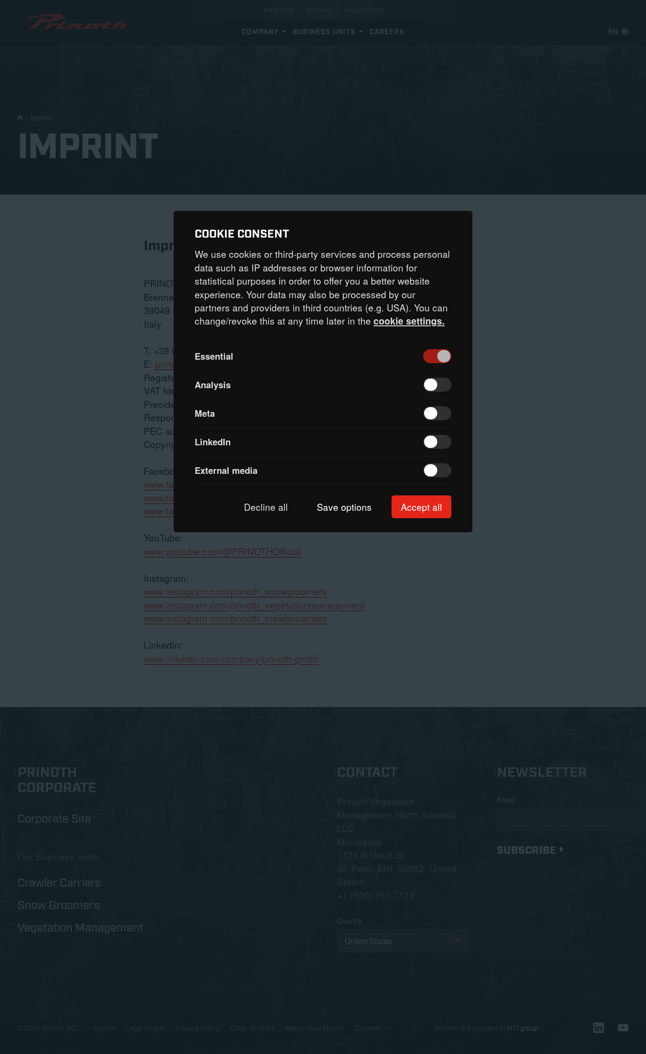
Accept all (421, 506)
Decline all (266, 506)
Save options (344, 506)
